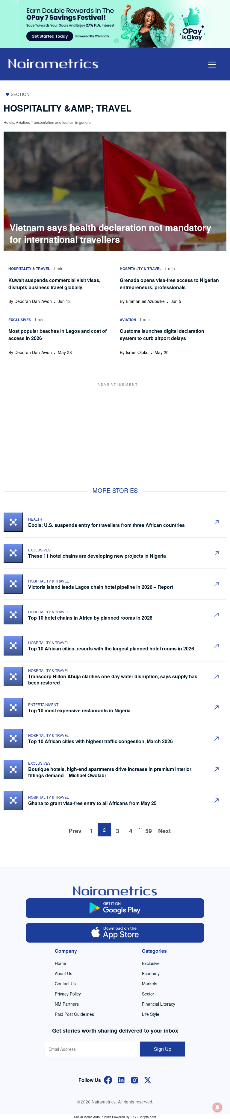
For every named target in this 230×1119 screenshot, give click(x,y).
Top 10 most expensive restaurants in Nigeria (80, 710)
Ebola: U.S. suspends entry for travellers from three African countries (106, 525)
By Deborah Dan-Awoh (30, 301)
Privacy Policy (68, 994)
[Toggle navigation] (212, 64)
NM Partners (67, 1004)
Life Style (150, 1014)
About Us (63, 973)
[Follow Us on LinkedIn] (121, 1079)
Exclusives (39, 549)
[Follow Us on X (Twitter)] (147, 1079)
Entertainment (43, 704)
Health (35, 519)
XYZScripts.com (144, 1116)
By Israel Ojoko (134, 352)
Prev (75, 830)
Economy (151, 973)
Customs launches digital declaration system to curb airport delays (162, 334)
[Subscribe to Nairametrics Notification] (217, 1107)
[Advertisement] (115, 428)
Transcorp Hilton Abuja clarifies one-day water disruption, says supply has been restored (112, 679)
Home (60, 963)
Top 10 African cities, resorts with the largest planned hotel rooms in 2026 (111, 648)
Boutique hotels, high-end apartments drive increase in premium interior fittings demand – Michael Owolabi (109, 772)
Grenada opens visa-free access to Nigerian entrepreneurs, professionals (169, 284)
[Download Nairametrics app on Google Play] (115, 908)
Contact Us (65, 984)
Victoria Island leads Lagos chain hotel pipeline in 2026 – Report (100, 586)
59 (148, 830)
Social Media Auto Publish (92, 1116)
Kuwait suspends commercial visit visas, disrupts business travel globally (54, 284)
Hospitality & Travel (48, 580)
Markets (149, 984)
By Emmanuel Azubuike (142, 301)
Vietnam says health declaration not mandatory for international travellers (110, 233)
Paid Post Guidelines (74, 1014)
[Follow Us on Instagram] (134, 1079)
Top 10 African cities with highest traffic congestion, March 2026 (101, 741)
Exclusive (151, 963)
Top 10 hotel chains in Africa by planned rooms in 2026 (90, 617)
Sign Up (162, 1048)
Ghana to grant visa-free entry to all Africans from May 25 (92, 803)
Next (164, 830)
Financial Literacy (158, 1004)
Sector (148, 994)
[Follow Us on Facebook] (108, 1079)
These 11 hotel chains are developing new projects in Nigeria (97, 555)
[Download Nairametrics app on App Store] (115, 933)
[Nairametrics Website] (53, 63)
